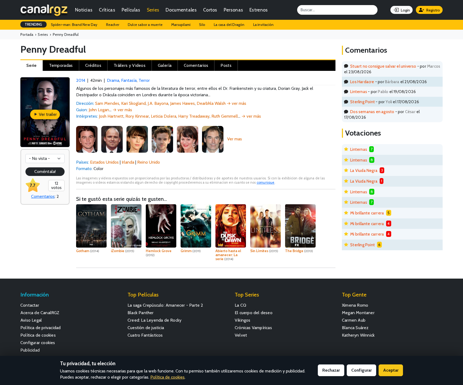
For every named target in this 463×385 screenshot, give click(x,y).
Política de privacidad (40, 327)
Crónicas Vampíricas (253, 327)
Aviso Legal (31, 320)
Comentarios (43, 196)
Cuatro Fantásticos (145, 335)
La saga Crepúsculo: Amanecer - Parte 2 (165, 305)
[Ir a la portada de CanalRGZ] (44, 10)
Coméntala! (45, 171)
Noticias (83, 10)
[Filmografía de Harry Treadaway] (162, 138)
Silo (202, 24)
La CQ (240, 305)
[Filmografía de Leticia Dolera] (137, 138)
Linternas (358, 91)
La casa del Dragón (229, 24)
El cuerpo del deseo (253, 312)
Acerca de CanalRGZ (39, 312)
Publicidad (30, 350)
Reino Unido (148, 162)
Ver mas (234, 138)
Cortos (210, 10)
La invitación (263, 24)
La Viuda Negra (364, 170)
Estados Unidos (104, 162)
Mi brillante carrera (367, 212)
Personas (233, 10)
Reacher (112, 24)
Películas (131, 10)
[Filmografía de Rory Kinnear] (112, 138)
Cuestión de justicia (146, 327)
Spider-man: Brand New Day (74, 24)
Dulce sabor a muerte (145, 24)
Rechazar (331, 370)
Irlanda (128, 162)
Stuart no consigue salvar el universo (383, 66)
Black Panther (141, 312)
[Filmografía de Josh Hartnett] (87, 138)
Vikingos (243, 320)
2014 (80, 80)
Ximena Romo (355, 305)
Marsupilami (181, 24)
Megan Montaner (358, 312)
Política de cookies (38, 335)
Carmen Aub (353, 320)
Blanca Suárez (355, 327)
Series (153, 10)
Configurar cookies (37, 342)
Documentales (181, 10)
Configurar (361, 370)
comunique (266, 182)
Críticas (107, 10)
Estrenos (258, 10)
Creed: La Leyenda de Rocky (154, 320)
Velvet (241, 335)
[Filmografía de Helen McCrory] (187, 138)
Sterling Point (362, 101)
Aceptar (390, 370)
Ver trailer (47, 114)
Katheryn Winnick (358, 335)
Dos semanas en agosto (372, 111)
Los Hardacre (362, 81)
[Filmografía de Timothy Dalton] (212, 138)
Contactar (29, 305)
